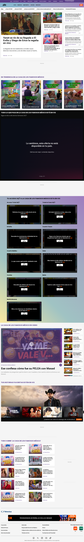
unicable (35, 1)
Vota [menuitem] (15, 5)
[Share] (60, 365)
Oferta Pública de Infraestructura (49, 530)
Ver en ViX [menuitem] (38, 5)
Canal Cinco (29, 1)
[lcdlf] (4, 5)
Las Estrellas (16, 1)
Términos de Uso (25, 532)
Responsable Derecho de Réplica (29, 527)
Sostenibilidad (45, 525)
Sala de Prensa (4, 527)
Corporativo (3, 525)
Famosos (5, 55)
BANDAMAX (55, 1)
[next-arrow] (82, 94)
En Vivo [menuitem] (32, 5)
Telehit (49, 1)
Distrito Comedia (43, 1)
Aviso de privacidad (5, 532)
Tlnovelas (61, 1)
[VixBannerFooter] (42, 518)
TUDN (24, 1)
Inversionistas (4, 530)
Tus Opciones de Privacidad (48, 532)
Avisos (43, 527)
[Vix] (81, 5)
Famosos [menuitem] (19, 5)
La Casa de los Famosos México (70, 33)
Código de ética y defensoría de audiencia (31, 530)
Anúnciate (24, 525)
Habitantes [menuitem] (26, 5)
